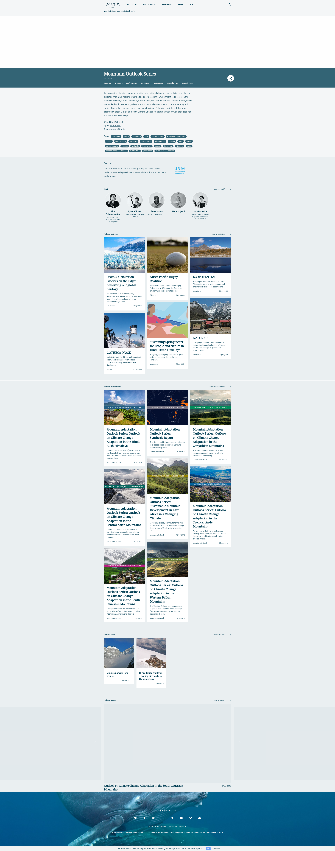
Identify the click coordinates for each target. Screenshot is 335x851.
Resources (167, 4)
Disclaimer (172, 826)
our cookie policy (195, 848)
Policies (182, 826)
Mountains (115, 125)
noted (135, 832)
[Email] (199, 821)
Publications (150, 4)
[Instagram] (153, 821)
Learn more (216, 849)
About (191, 4)
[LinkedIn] (172, 821)
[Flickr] (163, 821)
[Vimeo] (190, 821)
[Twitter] (135, 821)
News (180, 4)
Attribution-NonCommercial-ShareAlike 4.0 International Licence (196, 832)
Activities (132, 4)
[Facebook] (144, 821)
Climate (121, 129)
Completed (117, 122)
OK (208, 849)
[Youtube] (181, 821)
